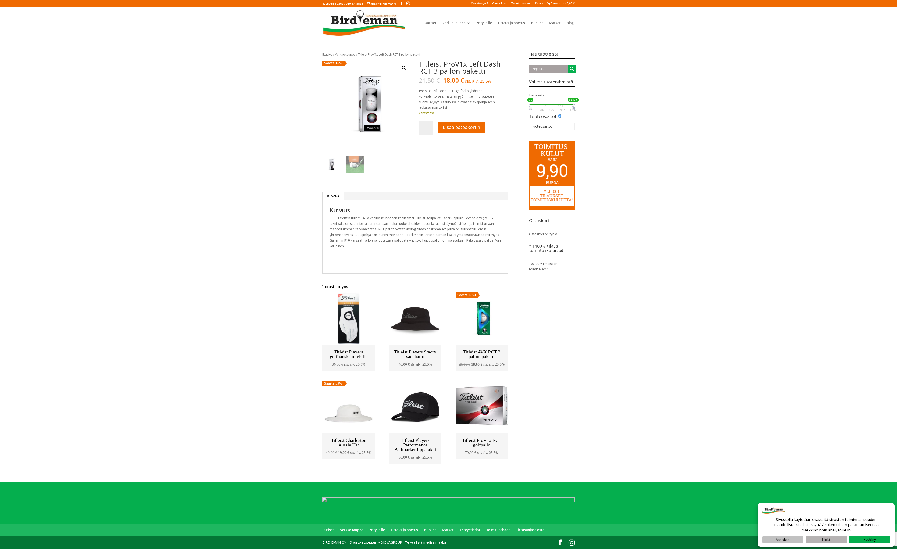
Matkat (555, 23)
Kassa (539, 3)
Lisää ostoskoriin (461, 127)
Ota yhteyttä (479, 3)
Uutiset (430, 23)
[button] (404, 68)
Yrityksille (484, 23)
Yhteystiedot (470, 530)
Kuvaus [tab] (333, 196)
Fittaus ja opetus (511, 23)
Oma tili (497, 3)
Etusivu (327, 54)
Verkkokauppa (454, 23)
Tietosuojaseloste (530, 530)
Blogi (571, 23)
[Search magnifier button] (572, 69)
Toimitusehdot (521, 3)
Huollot (537, 23)
